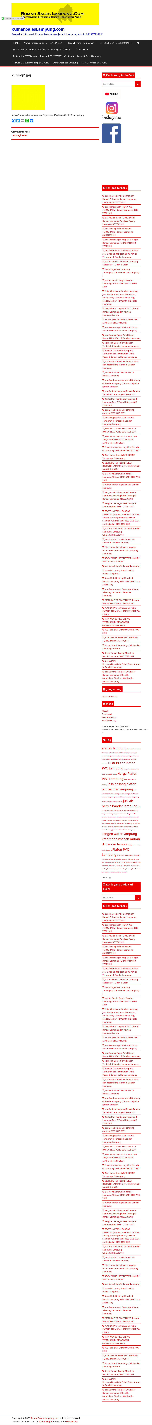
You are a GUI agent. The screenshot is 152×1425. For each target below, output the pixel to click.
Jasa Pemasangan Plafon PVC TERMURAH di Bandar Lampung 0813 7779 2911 (120, 210)
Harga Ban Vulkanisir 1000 (131, 769)
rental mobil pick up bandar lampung (128, 855)
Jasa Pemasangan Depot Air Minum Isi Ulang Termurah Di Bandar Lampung (120, 592)
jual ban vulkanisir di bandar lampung (123, 823)
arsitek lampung (114, 748)
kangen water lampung (119, 833)
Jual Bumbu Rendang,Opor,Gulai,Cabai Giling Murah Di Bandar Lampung (121, 664)
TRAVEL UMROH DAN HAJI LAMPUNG (31, 62)
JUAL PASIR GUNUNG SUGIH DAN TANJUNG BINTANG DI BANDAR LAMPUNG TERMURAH (119, 439)
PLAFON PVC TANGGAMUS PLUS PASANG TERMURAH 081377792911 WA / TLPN (121, 611)
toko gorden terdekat (129, 865)
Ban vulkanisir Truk (107, 753)
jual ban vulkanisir (133, 817)
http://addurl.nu (109, 696)
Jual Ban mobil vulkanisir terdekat (118, 817)
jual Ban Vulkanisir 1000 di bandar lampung (114, 820)
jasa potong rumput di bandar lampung (119, 797)
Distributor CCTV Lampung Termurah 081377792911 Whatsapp (43, 56)
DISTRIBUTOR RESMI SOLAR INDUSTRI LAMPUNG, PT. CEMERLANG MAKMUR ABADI (120, 466)
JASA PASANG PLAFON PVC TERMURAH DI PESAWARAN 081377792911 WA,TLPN (116, 622)
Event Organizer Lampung (65, 62)
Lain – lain (80, 49)
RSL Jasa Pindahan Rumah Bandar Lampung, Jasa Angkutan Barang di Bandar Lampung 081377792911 (119, 495)
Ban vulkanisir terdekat (134, 749)
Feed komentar (109, 717)
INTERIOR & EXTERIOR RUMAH (115, 43)
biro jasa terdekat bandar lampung (117, 756)
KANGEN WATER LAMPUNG (94, 62)
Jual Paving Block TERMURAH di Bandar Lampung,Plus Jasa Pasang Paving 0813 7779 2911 (118, 220)
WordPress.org (109, 720)
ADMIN (16, 43)
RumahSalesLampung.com (38, 29)
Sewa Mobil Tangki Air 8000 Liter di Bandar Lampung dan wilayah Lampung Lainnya (120, 311)
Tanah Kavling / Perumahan (81, 43)
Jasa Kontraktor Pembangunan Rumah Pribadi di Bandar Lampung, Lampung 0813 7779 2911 (119, 199)
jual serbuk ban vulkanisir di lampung (123, 830)
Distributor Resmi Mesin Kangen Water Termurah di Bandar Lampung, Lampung (120, 550)
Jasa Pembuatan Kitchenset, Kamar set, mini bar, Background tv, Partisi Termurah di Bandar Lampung (120, 253)
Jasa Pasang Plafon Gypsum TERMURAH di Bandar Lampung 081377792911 (117, 231)
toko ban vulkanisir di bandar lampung (127, 859)
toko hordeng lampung (125, 869)
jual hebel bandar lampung (122, 826)
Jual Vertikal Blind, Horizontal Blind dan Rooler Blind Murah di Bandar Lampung (120, 364)
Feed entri (107, 714)
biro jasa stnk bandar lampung (122, 753)
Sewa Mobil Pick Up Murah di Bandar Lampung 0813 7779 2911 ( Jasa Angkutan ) (121, 581)
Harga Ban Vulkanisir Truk (109, 774)
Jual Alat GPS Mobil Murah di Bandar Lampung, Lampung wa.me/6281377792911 (121, 531)
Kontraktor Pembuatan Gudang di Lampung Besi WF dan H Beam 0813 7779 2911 (119, 402)
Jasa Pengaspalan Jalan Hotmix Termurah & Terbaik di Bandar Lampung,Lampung (118, 420)
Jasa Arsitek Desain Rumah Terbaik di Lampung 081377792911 (42, 49)
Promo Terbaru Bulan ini (35, 43)
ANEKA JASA (56, 43)
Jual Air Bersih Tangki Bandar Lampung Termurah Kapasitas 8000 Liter (119, 283)
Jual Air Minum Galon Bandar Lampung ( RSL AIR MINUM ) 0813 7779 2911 (121, 476)
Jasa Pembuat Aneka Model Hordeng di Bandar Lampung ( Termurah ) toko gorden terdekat (121, 383)
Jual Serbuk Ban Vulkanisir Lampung (122, 566)
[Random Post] (138, 43)
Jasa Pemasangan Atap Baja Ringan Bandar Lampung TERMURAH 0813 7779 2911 (120, 242)
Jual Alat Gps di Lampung (89, 56)
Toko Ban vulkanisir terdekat (129, 862)
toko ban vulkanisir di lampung (111, 862)
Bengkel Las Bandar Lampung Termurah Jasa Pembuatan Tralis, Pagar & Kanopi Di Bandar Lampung (119, 353)
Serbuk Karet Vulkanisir (109, 859)
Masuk (105, 711)
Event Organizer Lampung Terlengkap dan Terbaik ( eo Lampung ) (120, 272)
